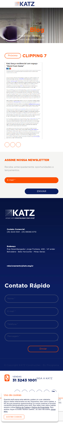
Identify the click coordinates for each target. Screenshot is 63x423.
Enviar (41, 191)
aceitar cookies (14, 417)
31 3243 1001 (25, 380)
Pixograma (53, 365)
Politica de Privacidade (40, 407)
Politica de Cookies (23, 407)
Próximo (13, 56)
